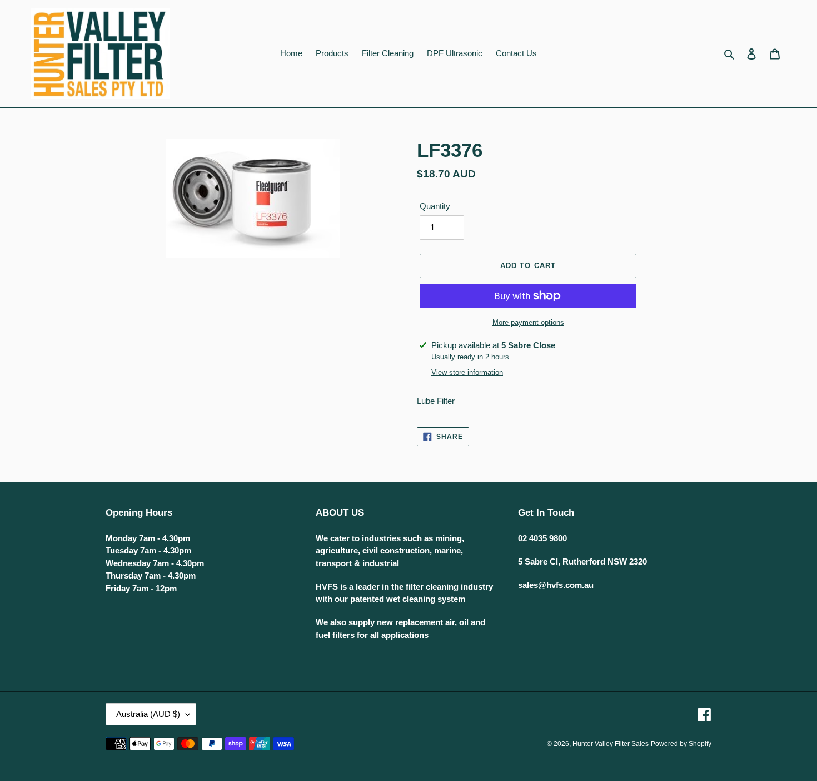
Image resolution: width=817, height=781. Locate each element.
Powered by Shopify (681, 744)
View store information (467, 372)
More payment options (528, 322)
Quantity (435, 206)
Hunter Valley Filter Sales (610, 744)
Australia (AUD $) (148, 714)
